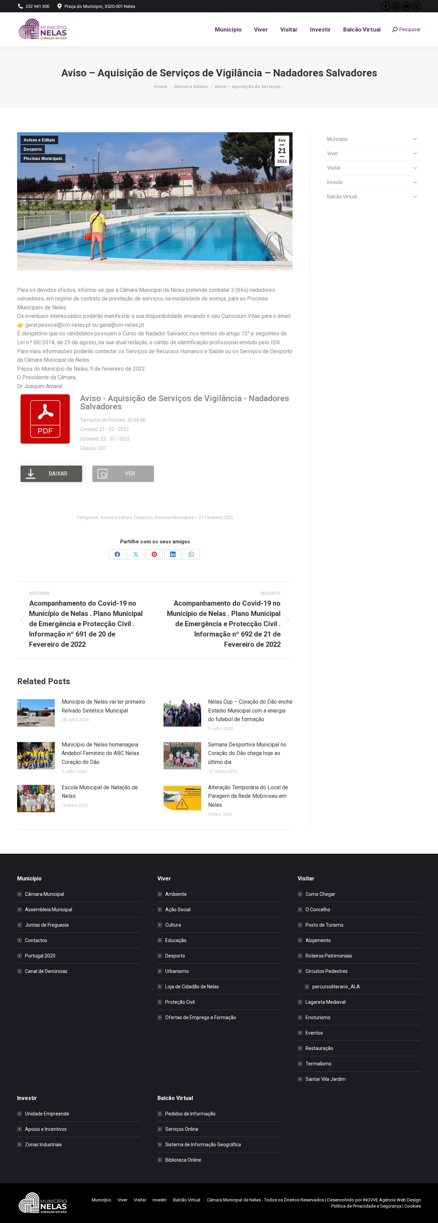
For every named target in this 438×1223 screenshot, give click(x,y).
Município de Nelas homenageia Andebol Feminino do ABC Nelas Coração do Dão (100, 753)
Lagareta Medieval (326, 1002)
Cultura (173, 925)
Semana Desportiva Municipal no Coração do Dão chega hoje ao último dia (247, 753)
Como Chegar (320, 894)
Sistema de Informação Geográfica (203, 1144)
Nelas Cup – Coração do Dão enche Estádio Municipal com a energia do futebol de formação (250, 710)
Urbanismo (177, 971)
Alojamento (318, 940)
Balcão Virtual (342, 196)
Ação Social (178, 909)
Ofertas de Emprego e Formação (200, 1017)
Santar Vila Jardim (326, 1079)
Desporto (33, 149)
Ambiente (176, 894)
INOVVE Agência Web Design (392, 1199)
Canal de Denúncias (46, 971)
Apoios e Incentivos (46, 1129)
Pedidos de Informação (190, 1113)
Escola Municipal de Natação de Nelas (100, 792)
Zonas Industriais (43, 1144)
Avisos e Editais (39, 140)
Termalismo (319, 1063)
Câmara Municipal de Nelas (234, 1199)
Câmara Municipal (44, 894)
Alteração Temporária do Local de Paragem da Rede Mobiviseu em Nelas (248, 796)
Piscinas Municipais (43, 158)
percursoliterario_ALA (336, 986)
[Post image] (36, 713)
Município (337, 139)
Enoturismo (318, 1017)
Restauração (319, 1048)
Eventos (314, 1033)
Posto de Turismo (325, 925)
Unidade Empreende (47, 1113)
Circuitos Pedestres (327, 971)
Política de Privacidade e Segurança (366, 1206)
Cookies (412, 1206)
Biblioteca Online (183, 1160)
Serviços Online (181, 1129)
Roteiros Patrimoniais (329, 956)
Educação (175, 940)
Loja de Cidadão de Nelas (192, 986)
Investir (335, 182)
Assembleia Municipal (48, 909)
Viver (332, 153)
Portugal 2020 (40, 956)
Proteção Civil (180, 1002)
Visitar (334, 168)
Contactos (36, 940)
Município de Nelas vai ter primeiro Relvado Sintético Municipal (103, 706)
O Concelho (318, 909)
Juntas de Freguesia (47, 925)
